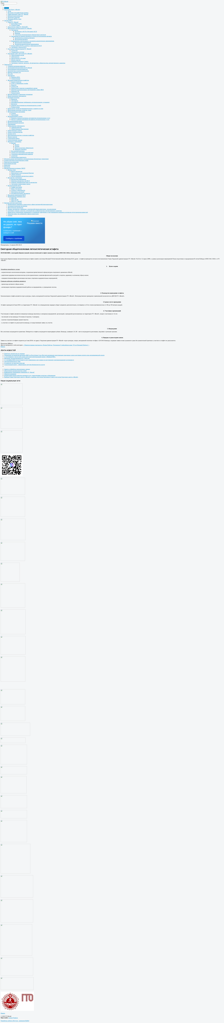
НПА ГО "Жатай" (16, 201)
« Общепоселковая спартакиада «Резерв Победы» (38, 345)
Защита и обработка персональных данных (17, 369)
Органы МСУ (8, 20)
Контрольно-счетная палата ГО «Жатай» (20, 28)
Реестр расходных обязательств (24, 148)
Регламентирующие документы (20, 193)
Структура (14, 50)
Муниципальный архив (15, 121)
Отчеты (13, 113)
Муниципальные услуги (15, 116)
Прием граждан (16, 60)
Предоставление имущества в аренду (22, 176)
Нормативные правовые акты (16, 196)
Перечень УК (15, 91)
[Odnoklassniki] (12, 452)
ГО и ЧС (10, 74)
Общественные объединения (19, 129)
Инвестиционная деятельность (17, 96)
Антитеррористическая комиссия (18, 69)
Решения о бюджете (21, 149)
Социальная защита (13, 138)
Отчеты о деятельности (18, 190)
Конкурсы (7, 165)
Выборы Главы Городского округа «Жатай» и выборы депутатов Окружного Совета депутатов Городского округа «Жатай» (41, 377)
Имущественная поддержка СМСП (14, 168)
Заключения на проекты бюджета (25, 38)
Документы (14, 30)
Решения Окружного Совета (19, 61)
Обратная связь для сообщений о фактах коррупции (23, 214)
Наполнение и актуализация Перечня (22, 173)
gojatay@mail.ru (13, 1018)
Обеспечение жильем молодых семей (15, 370)
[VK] (12, 428)
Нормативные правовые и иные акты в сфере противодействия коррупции (30, 204)
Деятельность (15, 56)
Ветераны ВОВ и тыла (14, 19)
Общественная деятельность (16, 126)
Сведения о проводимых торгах (20, 184)
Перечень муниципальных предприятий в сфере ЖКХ (27, 89)
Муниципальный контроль (16, 122)
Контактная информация (18, 179)
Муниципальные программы (16, 111)
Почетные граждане (14, 17)
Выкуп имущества (16, 171)
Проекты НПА (15, 77)
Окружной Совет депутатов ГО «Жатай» (20, 53)
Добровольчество (16, 127)
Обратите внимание (10, 374)
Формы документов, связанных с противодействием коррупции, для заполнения (32, 209)
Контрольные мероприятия (23, 42)
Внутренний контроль (17, 151)
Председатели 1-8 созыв (18, 58)
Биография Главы (16, 23)
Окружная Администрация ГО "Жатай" (19, 49)
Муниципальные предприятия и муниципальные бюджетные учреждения (26, 159)
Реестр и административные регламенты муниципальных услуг (30, 119)
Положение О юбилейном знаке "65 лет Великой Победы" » (71, 345)
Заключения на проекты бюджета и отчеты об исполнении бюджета (31, 36)
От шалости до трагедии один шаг (14, 363)
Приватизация (15, 93)
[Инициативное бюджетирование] (13, 681)
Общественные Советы (15, 130)
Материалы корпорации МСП (17, 195)
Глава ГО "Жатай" (13, 22)
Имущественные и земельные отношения (20, 94)
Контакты (14, 104)
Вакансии (14, 99)
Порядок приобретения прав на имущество (24, 182)
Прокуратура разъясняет (11, 162)
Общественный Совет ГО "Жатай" (18, 14)
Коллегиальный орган (14, 185)
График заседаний (16, 187)
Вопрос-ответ (12, 170)
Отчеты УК (14, 86)
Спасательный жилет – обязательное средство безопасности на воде (24, 364)
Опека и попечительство (15, 132)
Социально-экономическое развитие (22, 154)
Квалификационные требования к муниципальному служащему (30, 102)
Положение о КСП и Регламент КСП (26, 31)
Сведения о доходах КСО (18, 47)
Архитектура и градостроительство (18, 71)
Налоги (17, 144)
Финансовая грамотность (18, 157)
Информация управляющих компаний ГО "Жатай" (19, 372)
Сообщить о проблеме (14, 238)
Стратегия (14, 155)
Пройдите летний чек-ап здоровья (14, 353)
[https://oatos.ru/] (15, 873)
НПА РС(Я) (14, 199)
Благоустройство (16, 82)
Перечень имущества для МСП (20, 181)
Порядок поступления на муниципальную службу (26, 105)
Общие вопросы (16, 174)
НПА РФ (14, 198)
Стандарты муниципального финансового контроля (30, 34)
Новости (13, 85)
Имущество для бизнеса (15, 177)
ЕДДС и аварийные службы (19, 83)
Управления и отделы (17, 52)
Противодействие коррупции (13, 203)
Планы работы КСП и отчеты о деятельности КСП (26, 45)
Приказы (17, 33)
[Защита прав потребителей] (13, 654)
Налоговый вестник (10, 163)
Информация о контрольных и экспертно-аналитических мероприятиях (32, 41)
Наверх (3, 346)
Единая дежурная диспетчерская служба (16, 160)
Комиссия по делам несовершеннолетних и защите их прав (25, 108)
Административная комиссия (16, 66)
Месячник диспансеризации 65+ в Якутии (17, 358)
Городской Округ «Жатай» (12, 9)
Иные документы (16, 188)
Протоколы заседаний (17, 192)
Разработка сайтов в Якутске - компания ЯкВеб (15, 1021)
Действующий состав (17, 55)
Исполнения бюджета (21, 39)
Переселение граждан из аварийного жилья (24, 88)
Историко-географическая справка (18, 12)
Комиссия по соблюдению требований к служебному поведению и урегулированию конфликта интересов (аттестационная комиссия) (48, 212)
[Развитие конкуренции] (14, 764)
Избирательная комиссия (15, 16)
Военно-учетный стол (14, 72)
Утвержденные (15, 78)
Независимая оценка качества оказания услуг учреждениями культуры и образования (29, 375)
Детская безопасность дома (12, 361)
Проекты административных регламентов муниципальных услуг (30, 118)
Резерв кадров (15, 107)
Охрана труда (12, 133)
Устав (9, 11)
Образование (11, 124)
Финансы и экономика (14, 141)
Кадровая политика (13, 97)
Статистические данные (15, 140)
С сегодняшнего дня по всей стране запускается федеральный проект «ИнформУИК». (30, 357)
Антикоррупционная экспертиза (17, 206)
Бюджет (13, 143)
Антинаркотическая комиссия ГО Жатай (20, 67)
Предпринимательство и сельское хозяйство (21, 135)
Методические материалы (15, 207)
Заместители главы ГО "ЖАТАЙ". (18, 27)
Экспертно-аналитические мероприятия (27, 44)
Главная (6, 8)
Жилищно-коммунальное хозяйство (18, 80)
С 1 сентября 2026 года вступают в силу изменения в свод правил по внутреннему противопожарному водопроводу (39, 360)
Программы (14, 115)
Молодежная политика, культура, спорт (19, 110)
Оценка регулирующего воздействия (22, 152)
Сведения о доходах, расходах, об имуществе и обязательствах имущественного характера (38, 63)
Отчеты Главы (15, 25)
